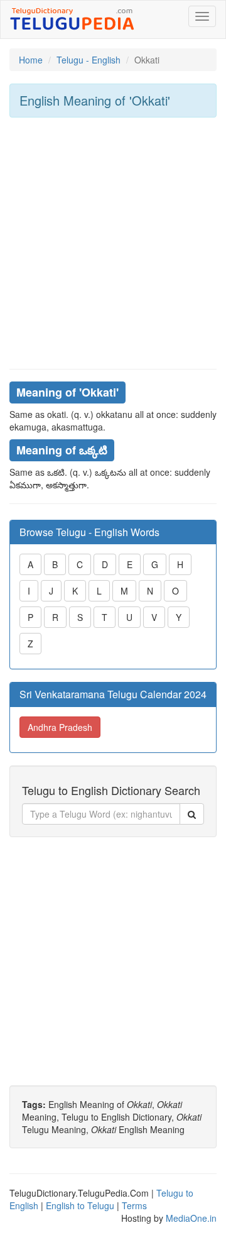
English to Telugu (80, 1205)
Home (31, 59)
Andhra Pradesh (60, 727)
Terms (134, 1205)
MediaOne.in (191, 1218)
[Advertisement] (113, 243)
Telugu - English (88, 59)
